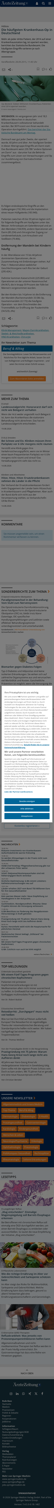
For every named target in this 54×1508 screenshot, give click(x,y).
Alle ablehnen (26, 808)
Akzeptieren (27, 816)
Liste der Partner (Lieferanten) (18, 792)
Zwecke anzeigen (27, 801)
